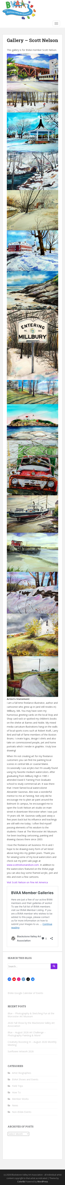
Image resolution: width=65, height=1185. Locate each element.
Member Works (20, 1098)
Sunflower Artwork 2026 (21, 1051)
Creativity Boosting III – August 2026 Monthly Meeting (32, 1043)
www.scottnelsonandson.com (23, 864)
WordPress (42, 1181)
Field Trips (17, 1085)
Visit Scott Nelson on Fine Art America (27, 882)
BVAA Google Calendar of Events (25, 993)
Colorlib (21, 1181)
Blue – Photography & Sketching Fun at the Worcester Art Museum (31, 1015)
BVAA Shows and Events (25, 1079)
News (15, 1105)
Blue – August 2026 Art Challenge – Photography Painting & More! (27, 1034)
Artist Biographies (21, 1072)
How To (16, 1092)
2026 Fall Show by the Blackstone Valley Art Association (31, 1024)
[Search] (54, 966)
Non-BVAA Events (21, 1111)
